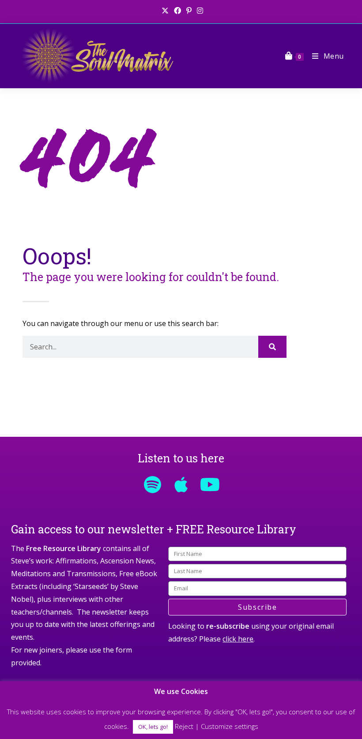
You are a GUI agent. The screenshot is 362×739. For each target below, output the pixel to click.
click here (237, 639)
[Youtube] (210, 484)
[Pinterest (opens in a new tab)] (189, 11)
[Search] (272, 347)
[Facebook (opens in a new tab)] (177, 11)
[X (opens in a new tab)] (165, 11)
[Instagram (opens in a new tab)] (198, 11)
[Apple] (181, 484)
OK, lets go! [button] (153, 727)
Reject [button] (184, 726)
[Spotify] (152, 484)
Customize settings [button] (229, 726)
